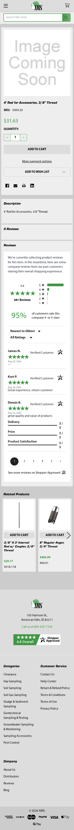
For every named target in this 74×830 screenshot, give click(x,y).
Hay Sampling (12, 681)
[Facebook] (7, 185)
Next (69, 535)
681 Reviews (25, 300)
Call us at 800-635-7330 (37, 627)
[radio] (52, 285)
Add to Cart (19, 535)
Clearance (9, 674)
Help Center (48, 681)
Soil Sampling (12, 688)
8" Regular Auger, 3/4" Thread (52, 544)
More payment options (37, 161)
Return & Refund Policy (55, 688)
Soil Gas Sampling (15, 695)
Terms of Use (48, 701)
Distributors (11, 776)
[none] (37, 63)
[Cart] (68, 5)
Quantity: (11, 129)
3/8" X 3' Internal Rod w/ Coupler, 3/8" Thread (19, 546)
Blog (6, 790)
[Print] (24, 185)
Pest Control (11, 742)
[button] (37, 172)
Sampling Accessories (17, 736)
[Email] (15, 185)
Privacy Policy (49, 708)
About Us (9, 770)
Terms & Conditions (52, 695)
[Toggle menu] (5, 5)
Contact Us (47, 674)
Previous (5, 535)
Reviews (8, 783)
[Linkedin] (32, 185)
